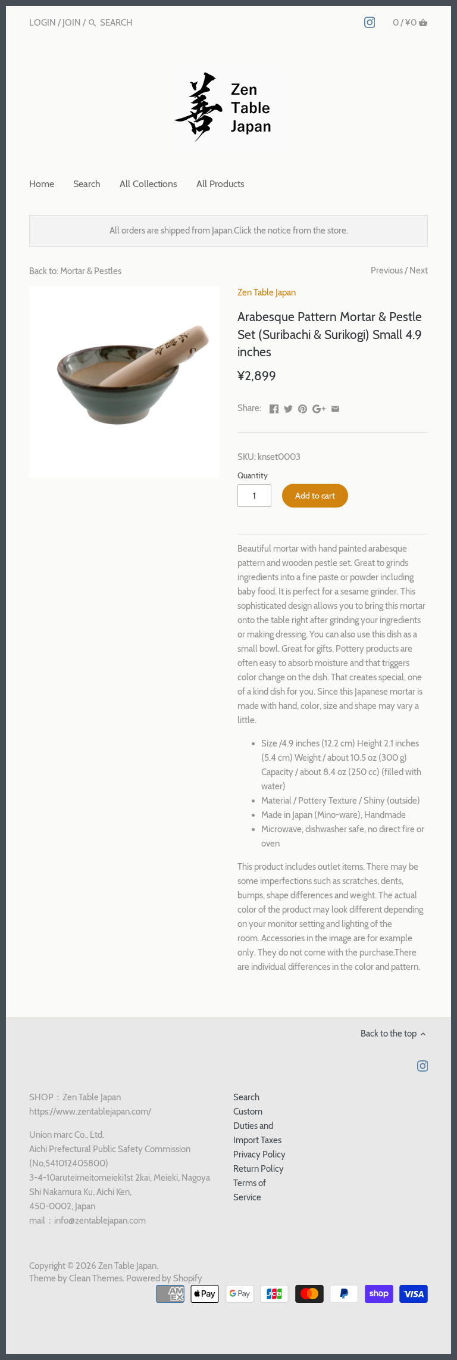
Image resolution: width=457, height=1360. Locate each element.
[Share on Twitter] (288, 407)
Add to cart (315, 495)
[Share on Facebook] (274, 407)
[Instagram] (369, 22)
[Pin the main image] (302, 407)
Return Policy (258, 1168)
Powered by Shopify (164, 1278)
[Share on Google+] (319, 407)
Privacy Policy (259, 1154)
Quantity (252, 475)
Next (418, 270)
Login (42, 22)
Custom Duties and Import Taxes (257, 1126)
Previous (387, 270)
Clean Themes (96, 1278)
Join (71, 22)
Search (246, 1097)
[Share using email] (335, 407)
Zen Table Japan (266, 292)
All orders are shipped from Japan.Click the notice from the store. (228, 230)
